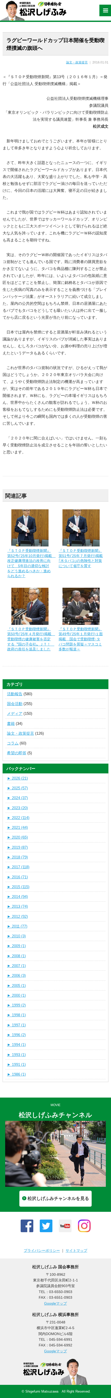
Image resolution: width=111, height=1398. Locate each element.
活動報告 (14, 694)
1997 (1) (16, 1025)
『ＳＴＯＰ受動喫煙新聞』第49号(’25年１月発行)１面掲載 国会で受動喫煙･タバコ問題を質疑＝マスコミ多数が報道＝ (81, 639)
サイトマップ (76, 1250)
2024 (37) (17, 798)
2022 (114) (18, 817)
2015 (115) (18, 887)
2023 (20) (17, 808)
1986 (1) (16, 1074)
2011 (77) (17, 926)
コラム (13, 743)
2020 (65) (17, 837)
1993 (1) (16, 1054)
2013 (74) (17, 906)
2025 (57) (17, 788)
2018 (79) (17, 857)
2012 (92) (17, 916)
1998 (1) (16, 1015)
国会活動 (14, 703)
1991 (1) (16, 1064)
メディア (14, 713)
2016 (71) (17, 877)
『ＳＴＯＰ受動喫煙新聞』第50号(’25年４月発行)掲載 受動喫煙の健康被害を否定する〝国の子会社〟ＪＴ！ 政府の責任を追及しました (31, 639)
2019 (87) (17, 847)
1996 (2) (16, 1035)
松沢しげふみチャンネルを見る (58, 1198)
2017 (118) (18, 867)
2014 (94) (17, 896)
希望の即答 (16, 753)
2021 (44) (17, 827)
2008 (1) (16, 956)
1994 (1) (16, 1044)
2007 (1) (16, 965)
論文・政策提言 (77, 62)
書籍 (11, 723)
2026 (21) (17, 778)
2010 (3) (16, 936)
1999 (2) (16, 1005)
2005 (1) (16, 985)
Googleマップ (55, 1303)
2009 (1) (16, 946)
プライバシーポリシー (42, 1250)
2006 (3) (16, 975)
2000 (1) (16, 995)
